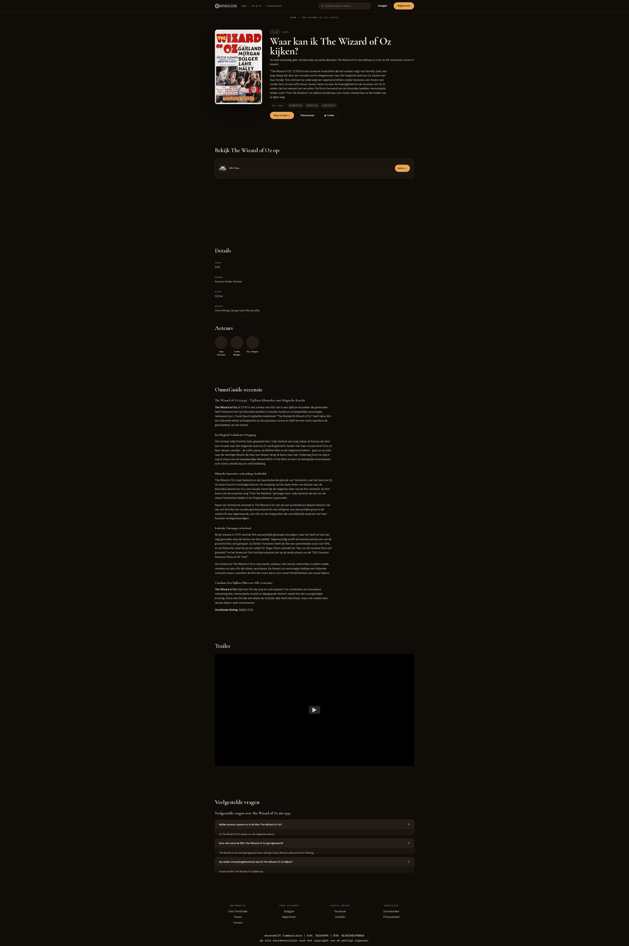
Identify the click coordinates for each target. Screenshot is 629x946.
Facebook (340, 911)
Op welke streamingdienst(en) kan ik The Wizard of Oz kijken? (256, 861)
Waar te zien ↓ (282, 115)
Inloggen (382, 5)
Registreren (404, 5)
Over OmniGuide (237, 911)
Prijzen (238, 916)
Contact (238, 922)
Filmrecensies (274, 6)
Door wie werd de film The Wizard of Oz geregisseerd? (251, 843)
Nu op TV (256, 6)
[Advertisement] (314, 223)
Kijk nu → (402, 168)
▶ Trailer (329, 115)
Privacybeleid (391, 916)
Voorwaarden (391, 911)
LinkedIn (340, 916)
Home (244, 6)
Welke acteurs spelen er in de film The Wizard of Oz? (250, 824)
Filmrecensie (307, 115)
